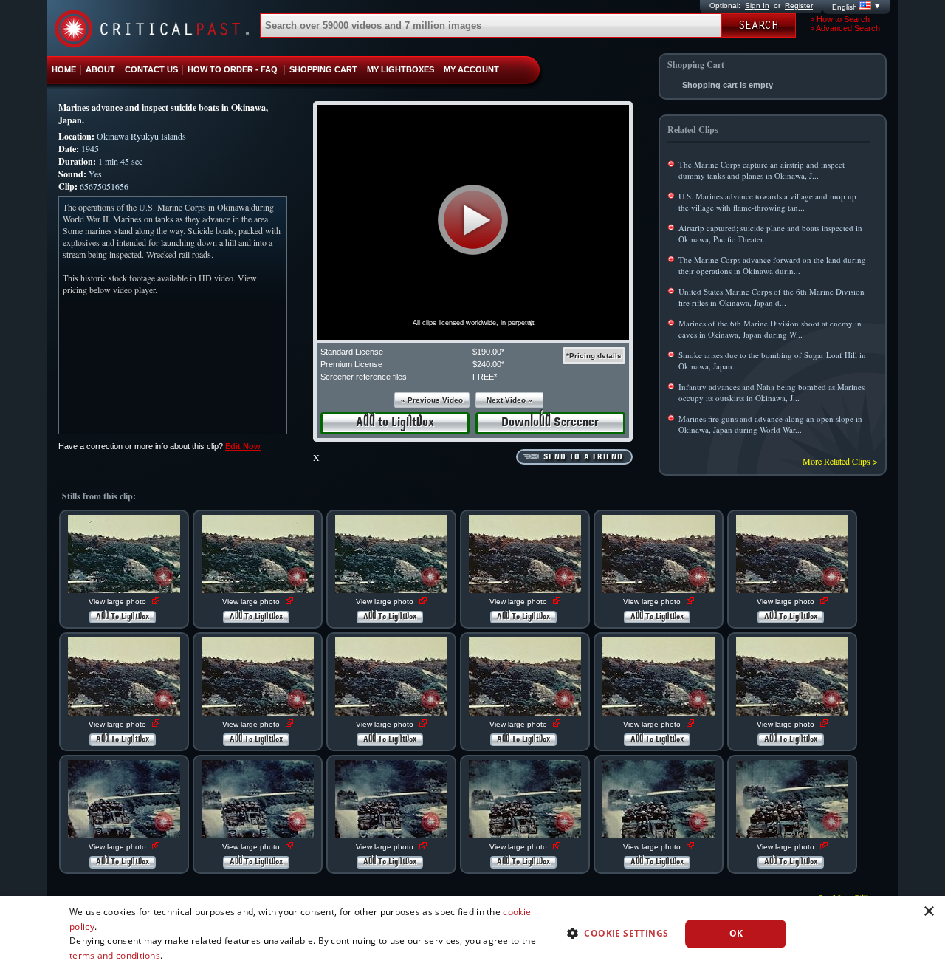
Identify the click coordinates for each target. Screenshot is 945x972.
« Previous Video (432, 400)
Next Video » (509, 400)
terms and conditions (114, 955)
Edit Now (243, 446)
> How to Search (840, 19)
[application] (473, 222)
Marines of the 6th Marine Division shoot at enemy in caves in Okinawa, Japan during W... (770, 329)
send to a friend (583, 457)
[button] (473, 219)
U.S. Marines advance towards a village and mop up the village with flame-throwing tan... (767, 202)
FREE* (484, 376)
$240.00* (488, 364)
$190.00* (488, 351)
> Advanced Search (845, 28)
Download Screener (550, 422)
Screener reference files (363, 376)
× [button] (928, 911)
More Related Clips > (840, 461)
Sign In (757, 5)
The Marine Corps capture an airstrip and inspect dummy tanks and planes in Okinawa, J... (761, 170)
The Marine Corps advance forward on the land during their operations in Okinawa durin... (772, 265)
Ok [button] (736, 933)
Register (799, 5)
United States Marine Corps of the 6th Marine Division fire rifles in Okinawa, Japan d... (771, 297)
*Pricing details (594, 356)
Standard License (351, 351)
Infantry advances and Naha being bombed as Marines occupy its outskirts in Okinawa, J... (771, 392)
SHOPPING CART (323, 69)
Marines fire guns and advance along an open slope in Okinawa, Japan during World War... (770, 424)
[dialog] (472, 934)
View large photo (118, 602)
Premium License (351, 364)
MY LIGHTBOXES (400, 69)
